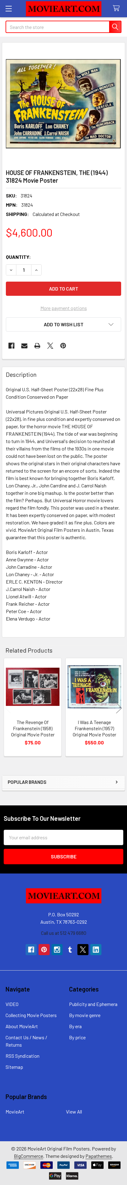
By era (75, 1026)
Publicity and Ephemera (93, 1004)
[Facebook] (11, 345)
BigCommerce (28, 1156)
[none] (63, 103)
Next (119, 707)
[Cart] (117, 8)
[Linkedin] (95, 949)
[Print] (37, 345)
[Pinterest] (63, 345)
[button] (63, 324)
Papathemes (98, 1156)
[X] (50, 345)
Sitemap (14, 1067)
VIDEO (12, 1004)
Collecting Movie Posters (31, 1015)
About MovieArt (22, 1026)
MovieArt (15, 1111)
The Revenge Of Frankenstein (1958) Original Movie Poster (33, 728)
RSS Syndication (22, 1056)
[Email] (24, 345)
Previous (8, 707)
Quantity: (18, 257)
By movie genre (84, 1015)
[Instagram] (57, 949)
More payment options (63, 308)
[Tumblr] (70, 949)
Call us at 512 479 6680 (63, 933)
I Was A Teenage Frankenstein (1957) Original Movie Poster (94, 728)
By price (77, 1037)
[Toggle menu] (8, 8)
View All (74, 1111)
